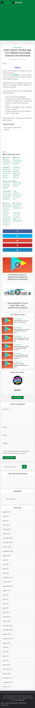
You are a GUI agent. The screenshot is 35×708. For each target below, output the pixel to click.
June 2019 (6, 599)
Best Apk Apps (20, 700)
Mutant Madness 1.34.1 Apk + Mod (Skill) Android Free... (22, 330)
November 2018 (8, 630)
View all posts (17, 397)
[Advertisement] (17, 23)
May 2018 (6, 656)
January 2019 (7, 621)
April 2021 (6, 520)
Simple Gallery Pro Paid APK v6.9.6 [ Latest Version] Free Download (7, 195)
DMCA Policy (22, 703)
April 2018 (6, 660)
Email (5, 435)
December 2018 (7, 625)
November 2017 (8, 682)
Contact (7, 703)
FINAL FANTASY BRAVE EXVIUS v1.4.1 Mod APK (17, 195)
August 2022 (6, 512)
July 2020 (5, 560)
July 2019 (5, 595)
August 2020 (6, 555)
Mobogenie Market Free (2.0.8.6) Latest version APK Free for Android (7, 172)
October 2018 (7, 634)
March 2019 (6, 612)
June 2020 (6, 564)
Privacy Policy (14, 703)
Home (2, 703)
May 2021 (6, 516)
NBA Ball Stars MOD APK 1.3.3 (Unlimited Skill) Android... (21, 348)
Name (5, 427)
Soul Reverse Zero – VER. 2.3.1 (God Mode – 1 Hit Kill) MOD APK (17, 217)
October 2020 (7, 547)
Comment (6, 409)
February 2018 (7, 669)
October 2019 (7, 582)
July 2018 (5, 647)
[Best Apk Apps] (17, 2)
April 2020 (6, 573)
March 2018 (6, 665)
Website (5, 443)
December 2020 (7, 538)
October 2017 (7, 687)
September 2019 (8, 586)
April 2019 (6, 608)
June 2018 (6, 652)
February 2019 (7, 617)
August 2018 (6, 643)
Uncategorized (17, 47)
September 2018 (8, 638)
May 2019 (6, 604)
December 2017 (7, 678)
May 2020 (6, 569)
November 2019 (8, 577)
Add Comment (21, 59)
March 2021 (6, 525)
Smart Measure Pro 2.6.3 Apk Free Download (21, 321)
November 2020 (8, 542)
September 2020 (8, 551)
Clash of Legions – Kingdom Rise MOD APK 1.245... (21, 365)
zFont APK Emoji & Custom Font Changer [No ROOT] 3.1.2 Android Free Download (7, 219)
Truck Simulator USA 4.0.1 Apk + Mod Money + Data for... (21, 339)
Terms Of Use (5, 705)
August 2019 (6, 590)
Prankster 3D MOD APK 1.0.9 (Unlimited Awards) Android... (21, 356)
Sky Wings (15, 75)
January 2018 (7, 673)
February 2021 (7, 529)
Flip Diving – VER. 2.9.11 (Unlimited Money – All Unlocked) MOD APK (16, 172)
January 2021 (7, 534)
